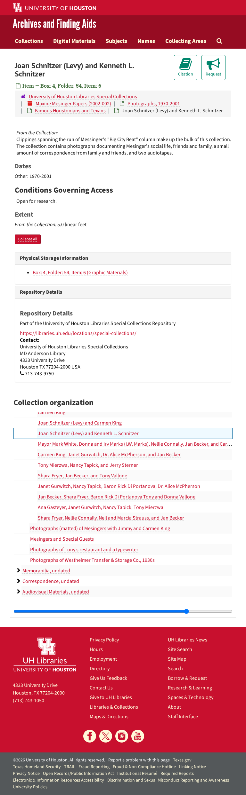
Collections (29, 41)
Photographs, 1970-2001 (153, 103)
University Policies (30, 787)
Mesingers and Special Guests (62, 539)
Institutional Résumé (137, 773)
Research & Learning (190, 687)
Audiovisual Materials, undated (55, 591)
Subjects (116, 41)
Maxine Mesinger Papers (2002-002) (73, 103)
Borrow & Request (187, 678)
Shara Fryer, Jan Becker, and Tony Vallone (82, 475)
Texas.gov (182, 760)
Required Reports (177, 773)
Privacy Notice (26, 773)
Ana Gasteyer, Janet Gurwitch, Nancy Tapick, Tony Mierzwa (100, 507)
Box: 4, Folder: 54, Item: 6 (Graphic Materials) (80, 272)
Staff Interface (183, 716)
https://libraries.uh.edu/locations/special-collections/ (78, 333)
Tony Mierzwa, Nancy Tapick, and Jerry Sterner (88, 465)
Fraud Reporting (94, 767)
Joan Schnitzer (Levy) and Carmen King (80, 422)
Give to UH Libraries (111, 697)
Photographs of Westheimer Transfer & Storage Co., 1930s (92, 560)
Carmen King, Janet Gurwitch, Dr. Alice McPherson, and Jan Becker (109, 454)
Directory (100, 668)
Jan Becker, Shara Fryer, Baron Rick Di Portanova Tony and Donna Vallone (116, 496)
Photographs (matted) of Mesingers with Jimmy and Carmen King (100, 528)
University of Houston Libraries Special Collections (83, 96)
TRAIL (69, 767)
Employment (103, 659)
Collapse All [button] (27, 239)
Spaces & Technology (190, 697)
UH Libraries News (187, 639)
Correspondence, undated (50, 581)
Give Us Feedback (108, 678)
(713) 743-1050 (28, 700)
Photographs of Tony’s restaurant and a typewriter (84, 549)
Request (213, 74)
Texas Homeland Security (37, 767)
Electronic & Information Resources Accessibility (58, 780)
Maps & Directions (109, 716)
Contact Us (101, 687)
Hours (96, 649)
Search (175, 668)
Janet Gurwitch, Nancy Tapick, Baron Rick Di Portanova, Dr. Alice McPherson (119, 486)
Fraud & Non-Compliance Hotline (144, 767)
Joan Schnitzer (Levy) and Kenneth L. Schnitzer (88, 433)
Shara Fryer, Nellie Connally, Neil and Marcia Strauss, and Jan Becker (111, 517)
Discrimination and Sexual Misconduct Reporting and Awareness (168, 780)
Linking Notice (192, 767)
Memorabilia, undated (46, 570)
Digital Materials (74, 41)
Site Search (180, 649)
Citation (185, 74)
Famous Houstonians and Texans (70, 110)
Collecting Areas (185, 41)
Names (146, 41)
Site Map (177, 659)
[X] (105, 736)
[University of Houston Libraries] (45, 654)
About (174, 707)
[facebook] (89, 736)
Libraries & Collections (114, 707)
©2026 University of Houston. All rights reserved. (59, 760)
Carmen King (51, 412)
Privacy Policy (104, 639)
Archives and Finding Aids (54, 24)
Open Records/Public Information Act (78, 773)
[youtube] (137, 736)
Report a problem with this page (139, 760)
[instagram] (121, 736)
